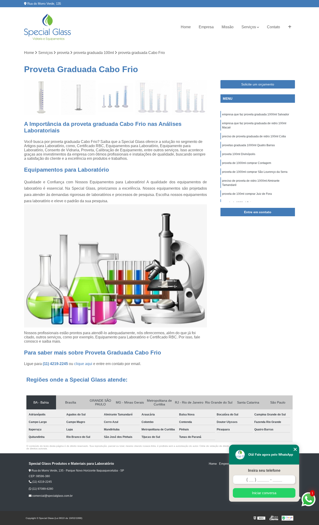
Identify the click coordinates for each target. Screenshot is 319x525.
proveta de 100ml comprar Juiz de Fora (247, 193)
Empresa (206, 27)
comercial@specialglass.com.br (52, 495)
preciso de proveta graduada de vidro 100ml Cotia (254, 136)
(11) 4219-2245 (56, 364)
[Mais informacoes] (289, 27)
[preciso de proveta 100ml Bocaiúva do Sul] (189, 97)
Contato (273, 27)
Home (186, 27)
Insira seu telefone (264, 470)
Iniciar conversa (264, 493)
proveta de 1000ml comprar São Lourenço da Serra (254, 172)
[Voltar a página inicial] (47, 27)
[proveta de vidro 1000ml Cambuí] (115, 97)
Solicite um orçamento (257, 84)
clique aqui (83, 364)
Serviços (248, 27)
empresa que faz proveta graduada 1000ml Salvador (255, 114)
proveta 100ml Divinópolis (239, 154)
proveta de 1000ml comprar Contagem (246, 163)
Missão (228, 27)
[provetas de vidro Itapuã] (152, 97)
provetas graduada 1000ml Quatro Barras (248, 145)
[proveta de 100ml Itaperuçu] (41, 97)
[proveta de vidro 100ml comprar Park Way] (78, 97)
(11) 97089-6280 (42, 488)
